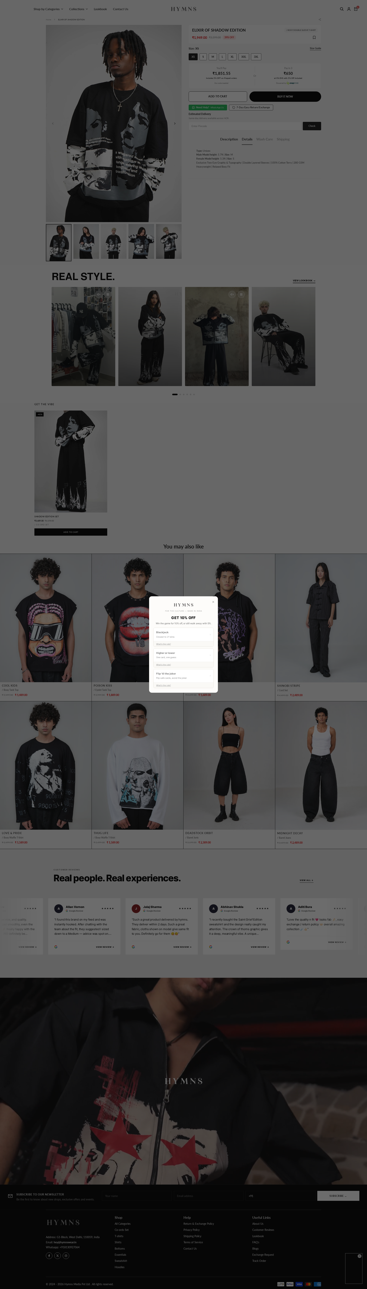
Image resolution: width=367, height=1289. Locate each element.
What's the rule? (163, 644)
